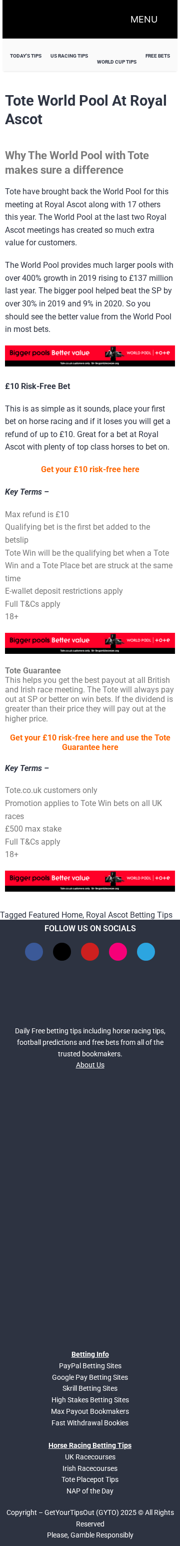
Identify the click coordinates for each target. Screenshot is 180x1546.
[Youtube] (90, 952)
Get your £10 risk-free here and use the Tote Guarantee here (90, 742)
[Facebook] (34, 952)
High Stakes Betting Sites (90, 1400)
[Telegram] (146, 952)
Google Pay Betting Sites (90, 1377)
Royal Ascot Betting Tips (129, 915)
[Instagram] (118, 952)
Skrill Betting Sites (90, 1388)
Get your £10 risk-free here (90, 469)
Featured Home (55, 915)
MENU (144, 19)
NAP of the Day (90, 1491)
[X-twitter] (62, 952)
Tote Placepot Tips (90, 1479)
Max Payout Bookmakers (90, 1411)
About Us (90, 1065)
